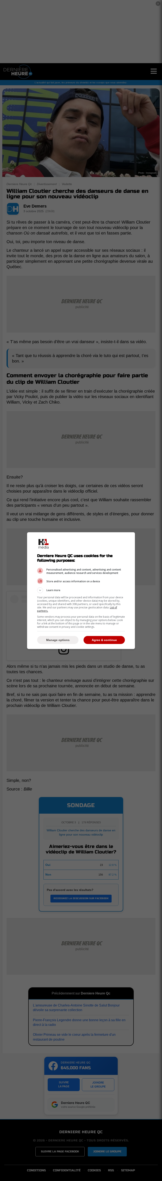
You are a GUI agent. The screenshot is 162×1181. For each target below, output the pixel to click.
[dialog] (81, 590)
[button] (81, 590)
